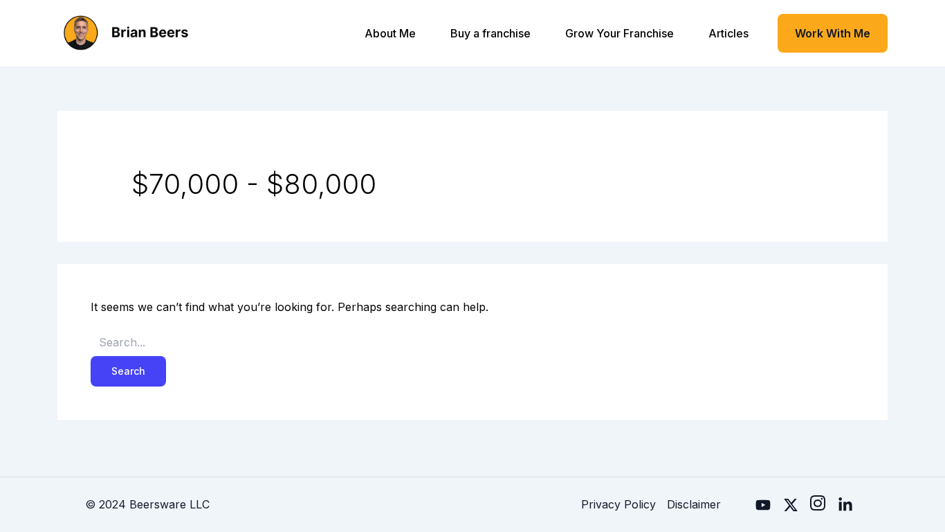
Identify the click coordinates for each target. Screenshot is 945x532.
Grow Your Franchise (619, 33)
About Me (390, 33)
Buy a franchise (490, 33)
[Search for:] (472, 342)
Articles (728, 33)
